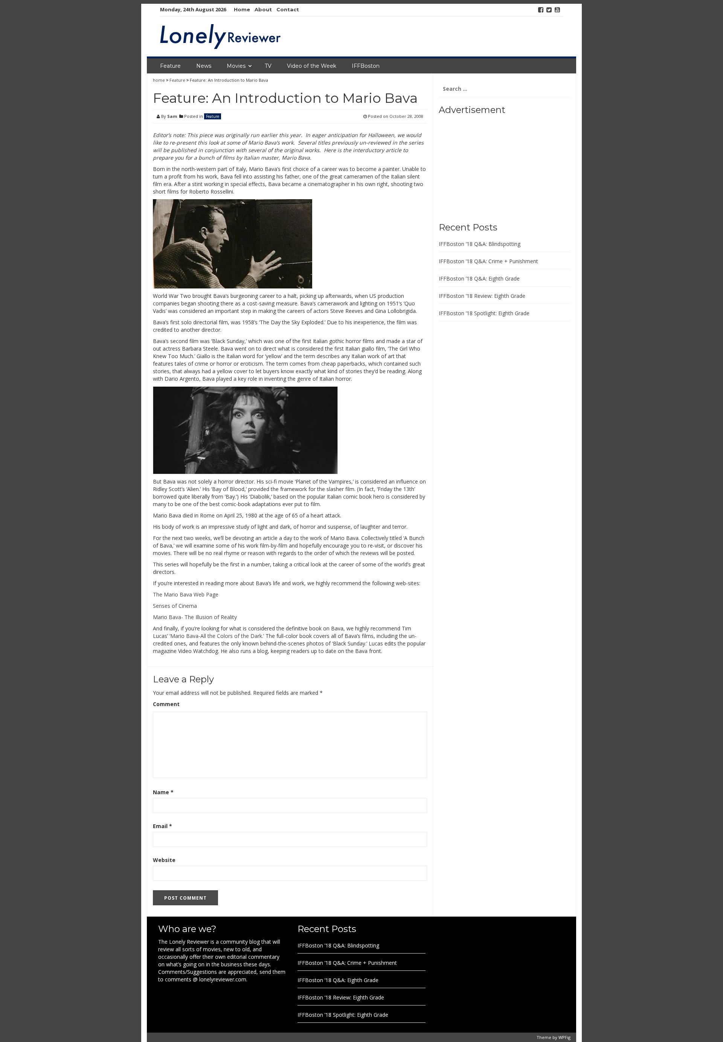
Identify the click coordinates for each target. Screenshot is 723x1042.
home (159, 80)
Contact (287, 9)
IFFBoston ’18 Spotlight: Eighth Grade (484, 313)
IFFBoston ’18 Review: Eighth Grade (482, 295)
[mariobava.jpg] (232, 243)
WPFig (564, 1037)
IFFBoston (366, 66)
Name (163, 792)
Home (242, 9)
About (263, 9)
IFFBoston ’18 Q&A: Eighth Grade (479, 278)
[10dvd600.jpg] (245, 429)
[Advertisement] (486, 166)
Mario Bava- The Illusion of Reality (195, 617)
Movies (236, 66)
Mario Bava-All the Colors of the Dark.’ (217, 635)
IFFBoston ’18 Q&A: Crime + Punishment (488, 261)
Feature (170, 66)
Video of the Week (311, 66)
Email (162, 826)
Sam (172, 116)
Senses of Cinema (175, 605)
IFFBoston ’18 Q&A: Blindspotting (479, 243)
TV (268, 66)
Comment (166, 704)
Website (164, 860)
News (203, 66)
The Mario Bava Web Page (185, 594)
